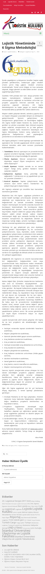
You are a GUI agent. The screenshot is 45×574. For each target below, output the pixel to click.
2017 (24, 501)
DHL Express (34, 504)
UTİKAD (18, 527)
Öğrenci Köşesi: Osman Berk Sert (16, 559)
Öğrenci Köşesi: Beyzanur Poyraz (16, 561)
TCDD (11, 520)
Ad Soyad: (6, 474)
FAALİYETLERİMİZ (11, 552)
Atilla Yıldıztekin (6, 504)
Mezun (36, 512)
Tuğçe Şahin (20, 523)
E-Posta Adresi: (8, 466)
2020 (29, 501)
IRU (3, 509)
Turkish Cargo (9, 522)
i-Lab (40, 506)
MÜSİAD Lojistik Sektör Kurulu (26, 515)
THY (25, 520)
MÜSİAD (14, 515)
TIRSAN (29, 520)
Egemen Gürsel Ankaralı (9, 506)
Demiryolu (24, 504)
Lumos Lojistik (17, 512)
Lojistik (27, 509)
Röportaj (15, 517)
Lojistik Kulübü (11, 52)
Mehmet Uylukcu (27, 512)
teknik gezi (19, 520)
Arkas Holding (35, 501)
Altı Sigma (11, 445)
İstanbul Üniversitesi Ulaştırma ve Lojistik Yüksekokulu (18, 537)
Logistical (28, 52)
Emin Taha (31, 506)
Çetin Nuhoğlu (35, 528)
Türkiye (28, 522)
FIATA (36, 506)
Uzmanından (26, 528)
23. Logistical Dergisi (12, 501)
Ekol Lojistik (22, 506)
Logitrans (18, 509)
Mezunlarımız (6, 515)
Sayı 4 (33, 52)
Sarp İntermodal (26, 517)
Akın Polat (5, 445)
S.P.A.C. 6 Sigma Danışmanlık (21, 445)
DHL (28, 504)
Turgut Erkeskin (36, 520)
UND (11, 527)
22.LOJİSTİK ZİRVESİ (11, 550)
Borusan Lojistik (16, 504)
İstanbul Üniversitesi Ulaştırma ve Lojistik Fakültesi (16, 533)
